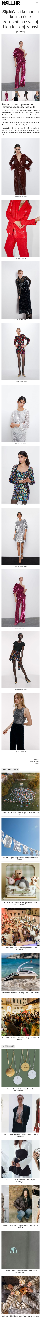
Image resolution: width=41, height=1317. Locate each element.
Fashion (20, 32)
